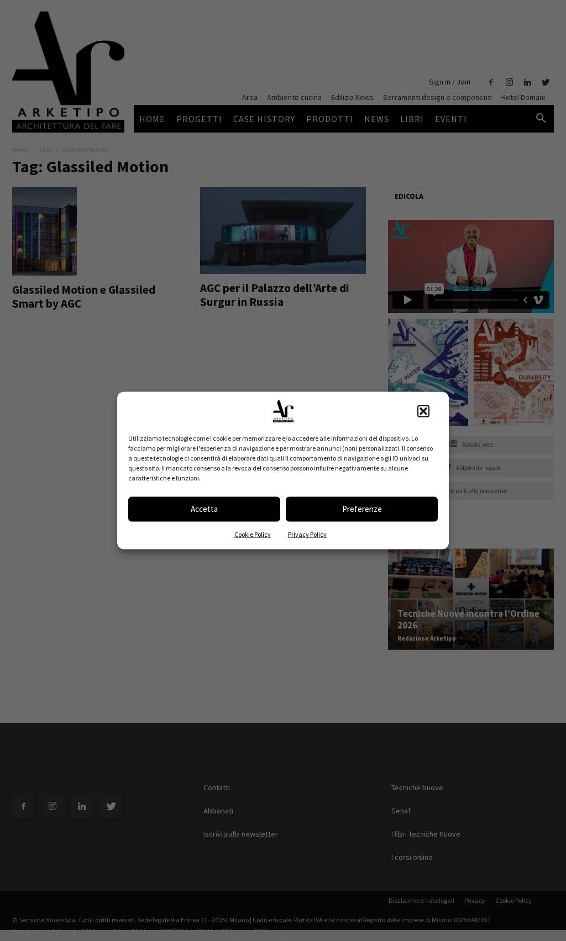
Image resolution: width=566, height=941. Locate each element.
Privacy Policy (307, 534)
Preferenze (362, 509)
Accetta (204, 509)
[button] (423, 410)
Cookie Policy (252, 534)
